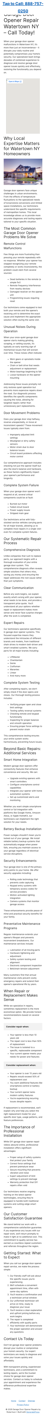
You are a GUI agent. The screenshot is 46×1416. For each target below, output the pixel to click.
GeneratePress (32, 1412)
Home (13, 1401)
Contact (22, 1401)
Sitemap (31, 1401)
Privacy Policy (23, 1405)
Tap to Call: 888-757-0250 (23, 7)
